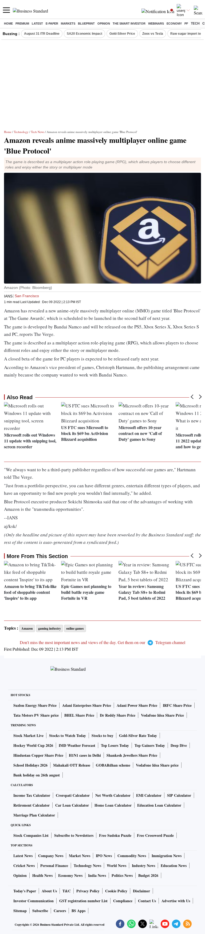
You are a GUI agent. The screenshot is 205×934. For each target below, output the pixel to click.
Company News (50, 855)
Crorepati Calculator (73, 795)
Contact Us (147, 901)
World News (116, 865)
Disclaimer (141, 891)
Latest (37, 23)
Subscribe (40, 910)
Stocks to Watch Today (67, 735)
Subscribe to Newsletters (73, 835)
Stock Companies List (31, 835)
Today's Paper (24, 891)
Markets (68, 23)
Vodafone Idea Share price (157, 765)
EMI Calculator (148, 795)
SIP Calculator (179, 795)
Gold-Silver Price (122, 34)
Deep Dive (179, 745)
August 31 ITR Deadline (42, 34)
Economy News (70, 875)
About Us (49, 891)
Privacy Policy (88, 891)
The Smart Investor (129, 23)
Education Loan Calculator (159, 805)
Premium (22, 23)
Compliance (122, 901)
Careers (60, 910)
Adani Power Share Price (137, 705)
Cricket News (24, 865)
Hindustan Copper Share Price (38, 755)
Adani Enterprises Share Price (86, 705)
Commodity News (131, 855)
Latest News (23, 855)
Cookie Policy (116, 891)
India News (97, 875)
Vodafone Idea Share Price (162, 715)
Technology (21, 132)
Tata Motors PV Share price (36, 715)
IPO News (104, 855)
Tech (195, 23)
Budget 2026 (148, 875)
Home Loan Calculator (113, 805)
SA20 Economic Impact (84, 34)
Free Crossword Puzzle (155, 835)
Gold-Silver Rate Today (138, 735)
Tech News (37, 132)
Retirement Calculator (31, 805)
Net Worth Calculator (113, 795)
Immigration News (167, 855)
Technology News (87, 865)
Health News (42, 875)
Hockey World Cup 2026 (33, 745)
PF (186, 23)
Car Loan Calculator (72, 805)
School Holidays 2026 (30, 765)
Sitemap (20, 910)
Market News (79, 855)
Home (8, 23)
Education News (174, 865)
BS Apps (78, 910)
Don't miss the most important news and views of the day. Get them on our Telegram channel (102, 642)
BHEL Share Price (79, 715)
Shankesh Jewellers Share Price (132, 755)
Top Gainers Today (150, 745)
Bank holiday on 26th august (36, 775)
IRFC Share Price (177, 705)
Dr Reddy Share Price (117, 715)
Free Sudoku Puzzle (115, 835)
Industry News (143, 865)
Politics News (122, 875)
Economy (174, 23)
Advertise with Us (175, 901)
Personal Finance (54, 865)
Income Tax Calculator (31, 795)
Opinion (103, 23)
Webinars (156, 23)
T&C (66, 891)
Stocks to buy (102, 735)
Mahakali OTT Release (71, 765)
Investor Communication (33, 901)
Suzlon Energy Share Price (35, 705)
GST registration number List (83, 901)
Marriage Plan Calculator (34, 815)
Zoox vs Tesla (152, 34)
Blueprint (86, 23)
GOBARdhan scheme (113, 765)
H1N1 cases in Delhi (85, 755)
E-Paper (52, 23)
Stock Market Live (28, 735)
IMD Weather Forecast (77, 745)
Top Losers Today (115, 745)
